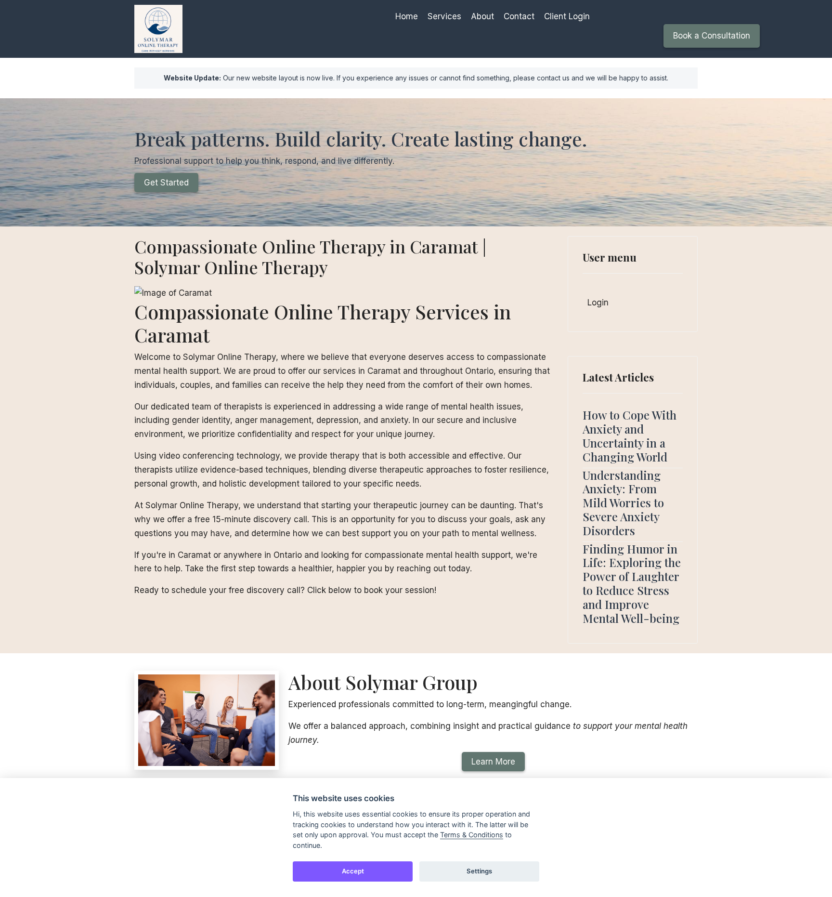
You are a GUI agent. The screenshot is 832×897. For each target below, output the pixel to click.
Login (598, 302)
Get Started (166, 182)
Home (406, 16)
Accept (353, 871)
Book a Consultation (711, 35)
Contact (519, 16)
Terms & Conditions (471, 835)
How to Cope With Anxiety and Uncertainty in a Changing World (629, 435)
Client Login (567, 16)
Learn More (493, 761)
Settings (479, 871)
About (482, 16)
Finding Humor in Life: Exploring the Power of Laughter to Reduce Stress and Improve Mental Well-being (632, 583)
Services (444, 16)
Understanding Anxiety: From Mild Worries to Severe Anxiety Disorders (623, 502)
